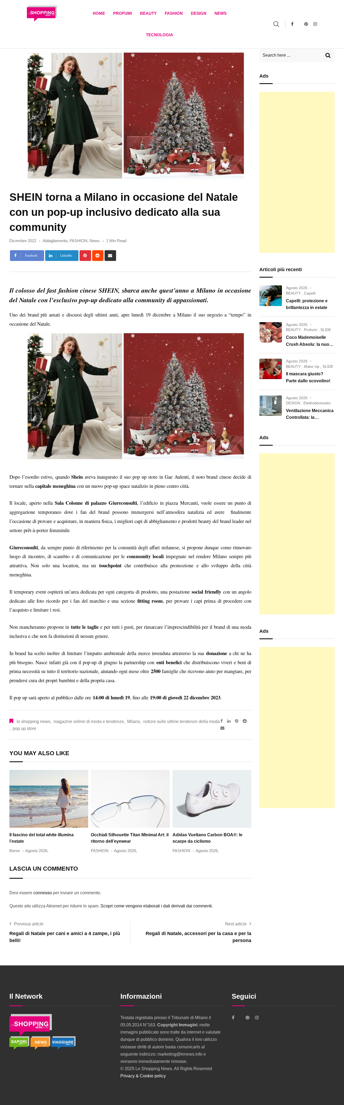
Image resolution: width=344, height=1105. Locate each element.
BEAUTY (148, 13)
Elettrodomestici (317, 403)
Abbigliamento (55, 240)
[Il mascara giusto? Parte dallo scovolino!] (270, 369)
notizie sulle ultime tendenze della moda (181, 721)
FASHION (174, 13)
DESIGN (198, 13)
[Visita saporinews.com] (19, 1042)
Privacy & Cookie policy (143, 1076)
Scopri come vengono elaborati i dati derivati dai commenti (156, 906)
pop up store (24, 728)
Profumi (122, 13)
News (220, 13)
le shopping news (33, 721)
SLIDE (325, 330)
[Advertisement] (297, 172)
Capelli (310, 293)
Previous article (29, 924)
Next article (236, 924)
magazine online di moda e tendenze (88, 721)
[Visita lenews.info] (40, 1042)
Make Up (311, 366)
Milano (133, 721)
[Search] (276, 24)
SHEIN (108, 290)
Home (99, 13)
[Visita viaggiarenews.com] (63, 1042)
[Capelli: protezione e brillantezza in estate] (270, 295)
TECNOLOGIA (159, 34)
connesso (42, 892)
